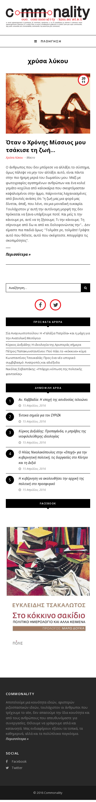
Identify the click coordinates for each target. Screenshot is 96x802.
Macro (31, 157)
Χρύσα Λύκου (14, 157)
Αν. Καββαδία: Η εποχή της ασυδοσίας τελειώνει (53, 399)
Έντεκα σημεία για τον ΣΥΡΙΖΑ (40, 415)
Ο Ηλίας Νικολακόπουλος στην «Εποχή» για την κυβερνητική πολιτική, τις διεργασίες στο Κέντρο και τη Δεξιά (53, 457)
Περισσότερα (18, 254)
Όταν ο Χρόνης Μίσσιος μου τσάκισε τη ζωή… (46, 146)
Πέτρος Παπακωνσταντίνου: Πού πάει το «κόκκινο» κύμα (46, 351)
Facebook (19, 761)
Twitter (17, 768)
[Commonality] (48, 26)
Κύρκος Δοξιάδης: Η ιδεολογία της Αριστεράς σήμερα (43, 345)
